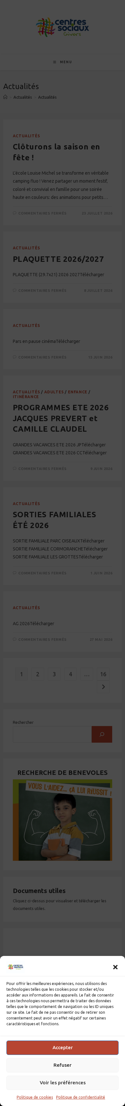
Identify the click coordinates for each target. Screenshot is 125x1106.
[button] (115, 967)
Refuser (62, 1065)
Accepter (63, 1047)
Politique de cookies (35, 1097)
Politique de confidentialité (80, 1097)
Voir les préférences (63, 1082)
